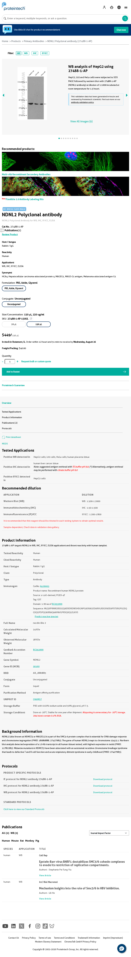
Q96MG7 (37, 699)
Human (6, 840)
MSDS (5, 443)
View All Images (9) (81, 121)
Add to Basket (13, 371)
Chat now (121, 30)
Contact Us (13, 937)
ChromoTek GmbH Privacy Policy (80, 941)
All (18, 53)
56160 (36, 666)
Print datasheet (13, 437)
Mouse (15, 840)
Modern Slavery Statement (48, 941)
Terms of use (45, 937)
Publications (11, 230)
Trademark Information (89, 937)
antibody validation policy (82, 102)
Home (5, 41)
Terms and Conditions (64, 937)
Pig (37, 840)
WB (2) (14, 833)
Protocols (7, 428)
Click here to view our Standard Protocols (24, 809)
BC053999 (57, 604)
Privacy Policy (29, 937)
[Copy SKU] (31, 318)
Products (16, 41)
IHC (35, 53)
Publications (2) (9, 423)
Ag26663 (44, 586)
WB (26, 53)
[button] (121, 948)
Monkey (29, 840)
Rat (22, 840)
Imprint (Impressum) (113, 937)
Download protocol (102, 779)
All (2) (5, 833)
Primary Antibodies (34, 41)
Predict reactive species (46, 616)
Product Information (12, 417)
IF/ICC (45, 53)
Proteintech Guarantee (13, 385)
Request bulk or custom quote (36, 361)
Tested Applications (11, 411)
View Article (45, 875)
